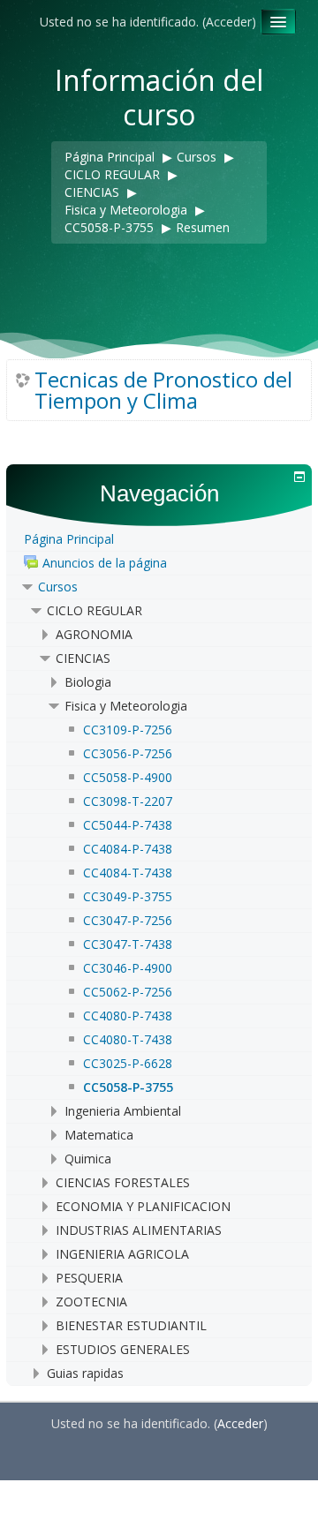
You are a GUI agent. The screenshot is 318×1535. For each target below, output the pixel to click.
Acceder (229, 21)
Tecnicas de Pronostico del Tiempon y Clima (163, 390)
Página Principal (69, 538)
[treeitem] (159, 540)
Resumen (203, 227)
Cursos (58, 586)
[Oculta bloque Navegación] (299, 476)
